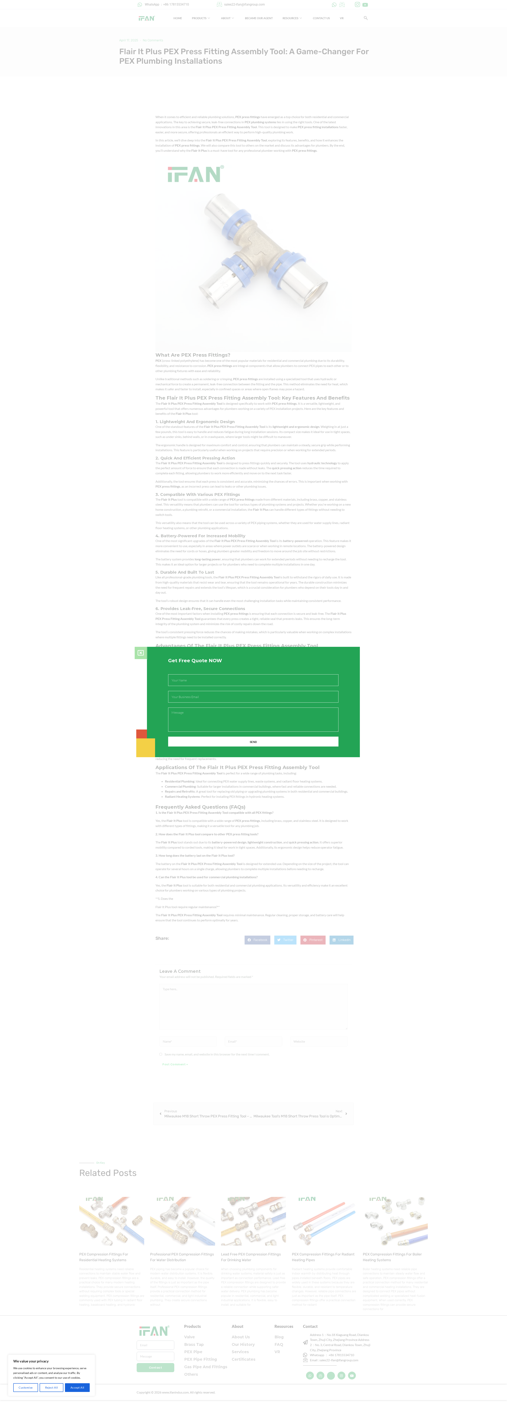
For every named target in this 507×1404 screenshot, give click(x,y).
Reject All (51, 1387)
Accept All (77, 1387)
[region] (51, 1375)
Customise (26, 1387)
